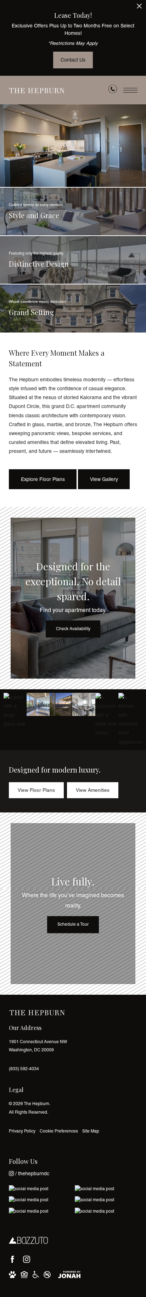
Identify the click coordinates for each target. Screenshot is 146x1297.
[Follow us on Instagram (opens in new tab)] (26, 1259)
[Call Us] (112, 90)
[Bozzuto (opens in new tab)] (28, 1241)
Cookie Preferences (59, 1131)
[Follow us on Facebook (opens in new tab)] (12, 1259)
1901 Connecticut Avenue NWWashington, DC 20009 (38, 1045)
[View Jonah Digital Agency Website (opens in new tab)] (69, 1274)
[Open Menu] (130, 90)
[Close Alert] (139, 8)
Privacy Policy (22, 1131)
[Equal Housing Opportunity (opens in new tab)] (24, 1274)
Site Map (90, 1131)
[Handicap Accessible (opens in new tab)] (36, 1274)
